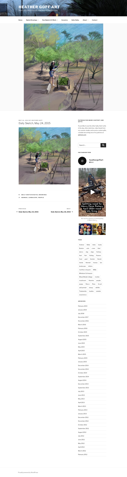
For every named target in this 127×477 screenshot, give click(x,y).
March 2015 (82, 354)
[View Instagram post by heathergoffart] (104, 214)
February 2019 (82, 306)
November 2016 (83, 321)
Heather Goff (37, 120)
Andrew (81, 245)
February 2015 (82, 358)
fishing (91, 255)
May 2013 (81, 399)
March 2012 (82, 451)
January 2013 (82, 413)
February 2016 (82, 328)
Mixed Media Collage (85, 277)
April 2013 (81, 402)
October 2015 (82, 332)
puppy (81, 284)
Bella (88, 245)
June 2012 (81, 439)
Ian (101, 262)
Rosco (88, 284)
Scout (100, 284)
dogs (92, 252)
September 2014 (83, 376)
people (41, 197)
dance (81, 252)
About (85, 20)
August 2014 (82, 380)
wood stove (83, 295)
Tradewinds (83, 291)
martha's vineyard (84, 270)
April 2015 (81, 350)
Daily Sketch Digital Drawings (34, 194)
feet (80, 255)
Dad (99, 248)
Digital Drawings (31, 20)
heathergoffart (92, 170)
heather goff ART (39, 7)
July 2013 (81, 391)
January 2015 (82, 362)
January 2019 (82, 310)
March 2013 (82, 406)
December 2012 (83, 417)
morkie (97, 277)
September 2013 (83, 388)
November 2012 (83, 421)
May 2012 (81, 443)
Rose (93, 284)
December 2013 (83, 384)
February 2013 (82, 410)
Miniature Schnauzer (85, 273)
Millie (94, 270)
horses (95, 262)
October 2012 (82, 425)
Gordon (92, 259)
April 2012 (81, 447)
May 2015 (81, 347)
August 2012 (82, 432)
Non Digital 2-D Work (49, 20)
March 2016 (82, 324)
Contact (94, 20)
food (80, 259)
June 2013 (81, 395)
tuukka (91, 291)
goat (86, 259)
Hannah (24, 197)
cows (93, 248)
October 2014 (82, 373)
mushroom (82, 280)
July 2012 (81, 436)
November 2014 (83, 369)
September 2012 (83, 428)
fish (85, 255)
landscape (32, 197)
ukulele (98, 291)
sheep (91, 287)
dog (87, 252)
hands (81, 262)
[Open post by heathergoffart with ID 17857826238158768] (92, 192)
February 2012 (82, 454)
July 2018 (81, 313)
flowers (98, 255)
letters (90, 266)
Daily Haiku (75, 20)
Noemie (91, 280)
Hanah (99, 259)
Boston (81, 248)
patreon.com (82, 135)
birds (94, 245)
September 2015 (83, 336)
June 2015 (81, 343)
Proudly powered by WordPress (28, 472)
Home (20, 20)
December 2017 (83, 317)
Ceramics (64, 20)
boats (100, 245)
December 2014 (83, 365)
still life (97, 287)
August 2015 (82, 339)
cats (87, 248)
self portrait (82, 287)
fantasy (98, 252)
